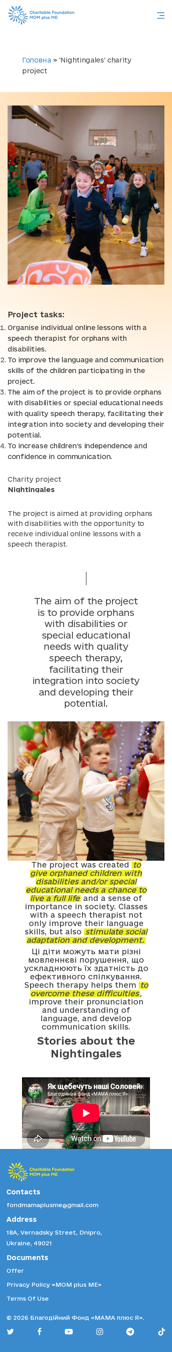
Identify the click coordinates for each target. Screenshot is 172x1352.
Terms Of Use (27, 1298)
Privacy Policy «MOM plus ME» (54, 1284)
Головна (36, 60)
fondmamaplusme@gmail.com (52, 1205)
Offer (15, 1270)
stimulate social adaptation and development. (86, 935)
